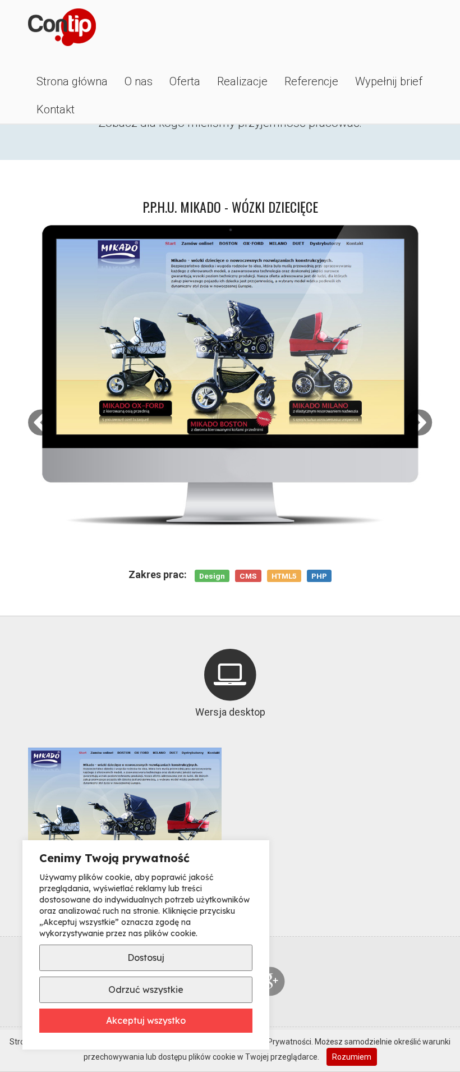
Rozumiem (351, 1056)
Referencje (311, 81)
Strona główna (72, 81)
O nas (139, 81)
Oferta (184, 81)
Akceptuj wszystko (146, 1020)
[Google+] (270, 981)
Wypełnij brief (388, 81)
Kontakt (55, 109)
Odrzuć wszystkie (145, 989)
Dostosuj (145, 957)
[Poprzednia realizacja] (41, 422)
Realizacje (242, 81)
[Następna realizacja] (419, 422)
